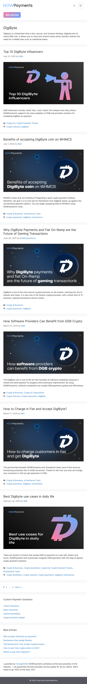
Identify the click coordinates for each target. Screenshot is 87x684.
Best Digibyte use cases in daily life (28, 496)
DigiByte (25, 127)
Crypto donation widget (14, 617)
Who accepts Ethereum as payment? (20, 636)
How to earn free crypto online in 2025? (21, 648)
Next (18, 587)
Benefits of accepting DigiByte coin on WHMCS (37, 139)
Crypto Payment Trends (27, 123)
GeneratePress (51, 680)
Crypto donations (32, 568)
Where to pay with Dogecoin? (16, 652)
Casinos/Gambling (11, 614)
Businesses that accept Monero (17, 640)
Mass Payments (10, 610)
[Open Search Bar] (74, 5)
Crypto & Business (14, 214)
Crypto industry (13, 127)
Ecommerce (37, 217)
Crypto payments (14, 217)
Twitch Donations (11, 606)
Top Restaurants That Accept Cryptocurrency (23, 644)
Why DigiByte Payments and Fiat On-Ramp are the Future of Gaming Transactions (39, 231)
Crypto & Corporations (34, 393)
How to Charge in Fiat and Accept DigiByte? (35, 409)
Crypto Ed (10, 123)
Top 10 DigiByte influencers (23, 52)
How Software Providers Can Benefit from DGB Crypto (42, 321)
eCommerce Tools (32, 214)
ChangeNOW (21, 664)
